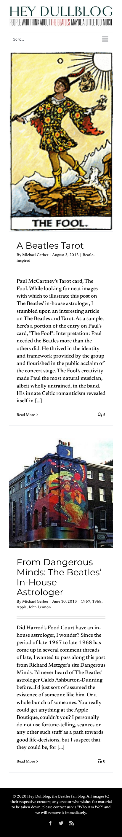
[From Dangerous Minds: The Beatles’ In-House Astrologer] (61, 493)
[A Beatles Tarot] (61, 141)
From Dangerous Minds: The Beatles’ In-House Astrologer (59, 577)
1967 (85, 601)
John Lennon (39, 607)
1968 (97, 601)
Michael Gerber (35, 255)
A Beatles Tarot (50, 245)
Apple (22, 607)
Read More (26, 415)
